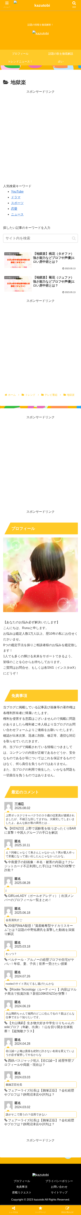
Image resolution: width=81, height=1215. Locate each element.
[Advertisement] (40, 135)
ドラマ (15, 197)
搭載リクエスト (21, 1192)
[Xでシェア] (13, 802)
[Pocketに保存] (68, 802)
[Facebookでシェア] (31, 802)
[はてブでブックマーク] (49, 802)
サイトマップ (59, 1192)
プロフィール (22, 1181)
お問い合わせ (59, 1186)
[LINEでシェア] (13, 813)
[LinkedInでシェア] (49, 813)
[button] (73, 238)
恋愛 (14, 208)
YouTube (17, 191)
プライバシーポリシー (59, 1181)
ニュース (17, 214)
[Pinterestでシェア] (31, 813)
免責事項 (21, 1186)
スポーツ (17, 203)
